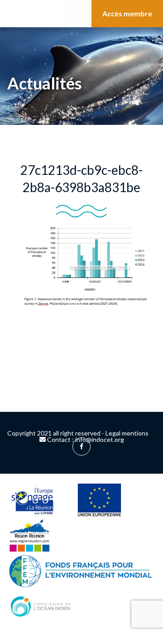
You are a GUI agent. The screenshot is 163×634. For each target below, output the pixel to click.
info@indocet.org (99, 439)
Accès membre (127, 13)
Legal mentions (127, 433)
